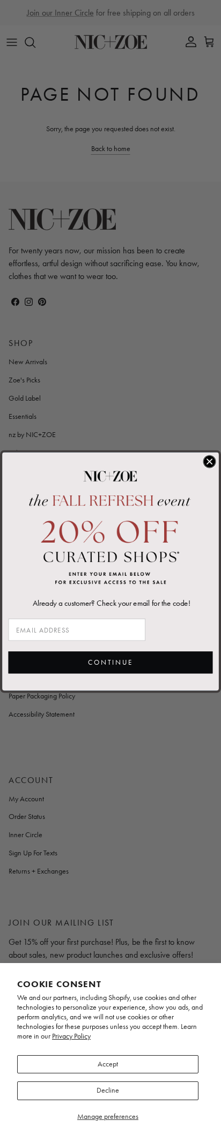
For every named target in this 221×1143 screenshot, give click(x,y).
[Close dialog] (209, 461)
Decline (108, 1090)
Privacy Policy (71, 1036)
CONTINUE (110, 662)
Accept (108, 1064)
